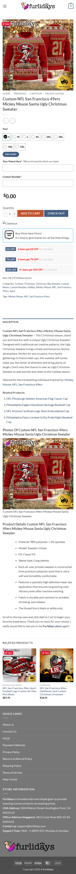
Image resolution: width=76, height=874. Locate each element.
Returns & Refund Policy (17, 758)
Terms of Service (12, 772)
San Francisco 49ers (40, 296)
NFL (54, 287)
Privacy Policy (11, 752)
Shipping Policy (12, 765)
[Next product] (5, 120)
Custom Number (12, 176)
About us (8, 724)
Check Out (56, 213)
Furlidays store (52, 626)
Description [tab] (10, 322)
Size (5, 128)
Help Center (10, 779)
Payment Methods (14, 745)
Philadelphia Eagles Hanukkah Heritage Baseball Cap (38, 404)
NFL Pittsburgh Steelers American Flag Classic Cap (37, 398)
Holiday (31, 287)
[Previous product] (12, 120)
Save (7, 24)
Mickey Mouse (54, 93)
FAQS (6, 738)
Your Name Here (12, 161)
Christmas (29, 283)
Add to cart (30, 213)
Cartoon (36, 93)
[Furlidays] (38, 6)
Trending (20, 93)
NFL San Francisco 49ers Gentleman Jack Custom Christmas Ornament (53, 691)
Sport (12, 291)
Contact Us (9, 731)
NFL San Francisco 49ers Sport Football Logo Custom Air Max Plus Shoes (19, 691)
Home (6, 93)
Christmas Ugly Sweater (48, 283)
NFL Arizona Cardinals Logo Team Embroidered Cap (37, 411)
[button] (5, 6)
